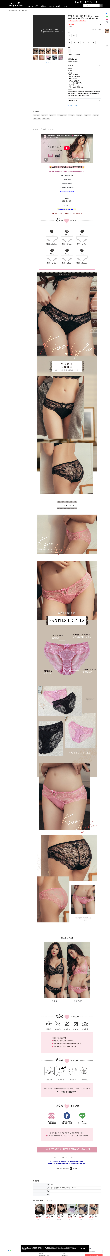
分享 (70, 105)
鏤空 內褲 (96, 115)
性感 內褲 (52, 115)
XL (83, 42)
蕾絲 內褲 (36, 115)
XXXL (93, 42)
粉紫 (74, 35)
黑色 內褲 (44, 115)
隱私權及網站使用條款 (44, 1255)
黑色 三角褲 (46, 118)
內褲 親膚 (71, 115)
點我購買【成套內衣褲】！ (67, 209)
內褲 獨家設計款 (62, 115)
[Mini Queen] (16, 4)
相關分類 (36, 111)
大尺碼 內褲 (87, 115)
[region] (49, 31)
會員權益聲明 (65, 1255)
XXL (88, 42)
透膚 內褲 (79, 115)
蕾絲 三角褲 (37, 118)
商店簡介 (41, 1253)
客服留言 (64, 1253)
